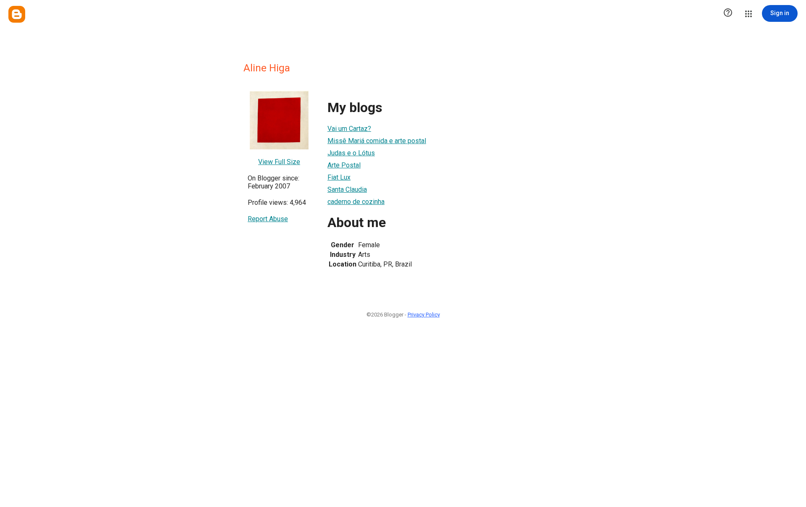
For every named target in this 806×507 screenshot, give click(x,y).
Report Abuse (268, 219)
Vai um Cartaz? (349, 129)
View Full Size (279, 162)
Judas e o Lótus (351, 153)
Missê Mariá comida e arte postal (376, 141)
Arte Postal (344, 165)
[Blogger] (16, 14)
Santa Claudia (347, 189)
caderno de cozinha (356, 202)
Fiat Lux (339, 177)
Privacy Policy (424, 314)
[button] (728, 13)
